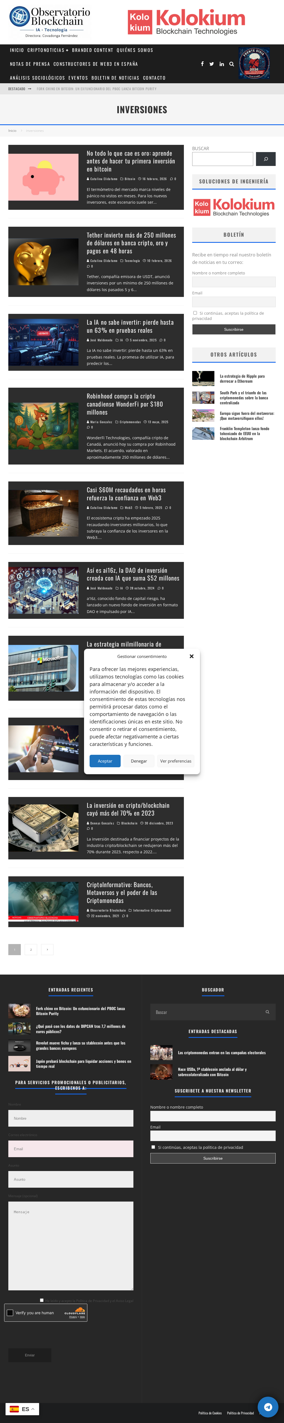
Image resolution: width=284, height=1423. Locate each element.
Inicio (17, 50)
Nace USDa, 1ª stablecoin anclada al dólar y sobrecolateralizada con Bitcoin (212, 1071)
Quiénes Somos (135, 50)
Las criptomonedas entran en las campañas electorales (222, 1052)
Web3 (128, 507)
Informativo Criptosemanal (152, 910)
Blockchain (129, 823)
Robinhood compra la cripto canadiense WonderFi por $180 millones (125, 403)
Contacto (154, 77)
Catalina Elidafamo (103, 178)
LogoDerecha (254, 63)
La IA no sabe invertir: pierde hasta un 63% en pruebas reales (130, 325)
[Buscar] (266, 159)
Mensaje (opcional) (23, 1196)
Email (197, 293)
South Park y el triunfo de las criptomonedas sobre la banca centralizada (244, 397)
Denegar (139, 761)
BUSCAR (200, 148)
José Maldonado (101, 340)
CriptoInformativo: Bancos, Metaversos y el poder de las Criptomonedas (122, 892)
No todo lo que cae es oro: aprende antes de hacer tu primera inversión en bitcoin (131, 160)
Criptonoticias (46, 50)
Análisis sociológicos (37, 77)
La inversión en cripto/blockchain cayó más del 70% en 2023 (128, 809)
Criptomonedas (130, 422)
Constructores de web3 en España (96, 63)
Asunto (13, 1165)
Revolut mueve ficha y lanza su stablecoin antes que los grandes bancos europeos (80, 1045)
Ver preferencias (175, 761)
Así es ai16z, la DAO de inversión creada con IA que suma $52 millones (133, 574)
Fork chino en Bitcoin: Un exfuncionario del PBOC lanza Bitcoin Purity (97, 87)
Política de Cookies (210, 1413)
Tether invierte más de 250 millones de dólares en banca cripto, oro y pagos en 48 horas (131, 242)
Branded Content (92, 50)
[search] (267, 1012)
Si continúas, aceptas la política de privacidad (228, 316)
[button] (191, 656)
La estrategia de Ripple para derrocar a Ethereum (242, 378)
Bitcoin (130, 179)
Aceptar (105, 761)
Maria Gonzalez (101, 422)
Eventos (78, 77)
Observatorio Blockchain (107, 910)
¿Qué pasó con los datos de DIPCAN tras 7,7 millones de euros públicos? (81, 1028)
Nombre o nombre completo (218, 273)
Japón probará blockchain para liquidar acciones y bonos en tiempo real (83, 1063)
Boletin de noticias (116, 77)
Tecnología (132, 261)
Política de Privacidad (240, 1413)
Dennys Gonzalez (101, 823)
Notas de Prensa (30, 63)
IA (121, 340)
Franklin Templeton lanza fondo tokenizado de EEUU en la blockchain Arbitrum (244, 433)
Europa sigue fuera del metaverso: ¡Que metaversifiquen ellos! (247, 415)
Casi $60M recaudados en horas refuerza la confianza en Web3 (126, 493)
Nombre (14, 1104)
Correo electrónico (22, 1134)
